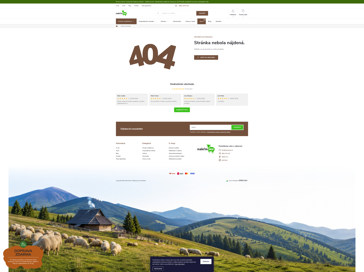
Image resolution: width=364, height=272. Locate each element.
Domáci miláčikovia (148, 148)
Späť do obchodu (207, 57)
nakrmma (225, 160)
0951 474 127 (226, 153)
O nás (117, 6)
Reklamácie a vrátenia (175, 150)
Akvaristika (145, 156)
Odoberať (237, 127)
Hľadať (202, 13)
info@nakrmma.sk (227, 150)
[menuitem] (126, 21)
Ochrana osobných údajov (176, 156)
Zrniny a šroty (146, 159)
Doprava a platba (174, 148)
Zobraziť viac (182, 110)
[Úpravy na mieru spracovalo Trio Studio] (243, 181)
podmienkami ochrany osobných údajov (218, 132)
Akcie (123, 6)
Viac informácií (180, 264)
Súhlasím (206, 261)
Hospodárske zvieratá (148, 150)
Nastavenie (158, 269)
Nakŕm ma (225, 157)
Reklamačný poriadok (175, 159)
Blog (130, 6)
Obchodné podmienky (175, 153)
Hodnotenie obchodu (182, 84)
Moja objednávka (146, 6)
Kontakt (136, 6)
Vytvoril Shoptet (233, 181)
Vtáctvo (144, 153)
